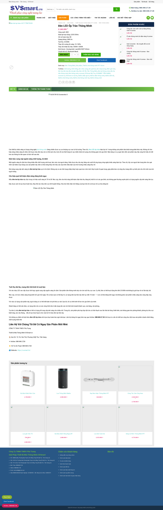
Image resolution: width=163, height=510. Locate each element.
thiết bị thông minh (96, 78)
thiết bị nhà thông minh (65, 78)
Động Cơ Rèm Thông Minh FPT (135, 434)
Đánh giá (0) (23, 89)
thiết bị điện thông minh (97, 75)
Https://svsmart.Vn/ (23, 350)
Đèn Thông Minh (104, 23)
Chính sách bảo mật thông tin (67, 470)
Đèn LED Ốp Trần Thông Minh (88, 71)
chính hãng (74, 69)
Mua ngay (64, 54)
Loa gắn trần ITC (28, 434)
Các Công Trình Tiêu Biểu (80, 18)
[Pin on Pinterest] (70, 82)
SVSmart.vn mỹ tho (72, 75)
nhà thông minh (42, 149)
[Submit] (116, 9)
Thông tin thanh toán (40, 89)
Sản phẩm (137, 2)
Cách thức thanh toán (65, 464)
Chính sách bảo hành (65, 458)
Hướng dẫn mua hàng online (67, 455)
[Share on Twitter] (63, 82)
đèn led (65, 71)
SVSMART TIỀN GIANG (103, 73)
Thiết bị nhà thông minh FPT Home (86, 23)
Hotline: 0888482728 (10, 506)
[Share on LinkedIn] (73, 82)
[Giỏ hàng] (152, 18)
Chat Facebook (9, 501)
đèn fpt (60, 71)
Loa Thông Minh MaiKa (64, 393)
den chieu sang (83, 69)
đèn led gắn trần (74, 71)
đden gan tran (111, 69)
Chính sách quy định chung (67, 472)
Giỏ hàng (151, 2)
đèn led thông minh (104, 71)
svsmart (81, 73)
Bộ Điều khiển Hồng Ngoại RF (63, 434)
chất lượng (67, 69)
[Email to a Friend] (66, 82)
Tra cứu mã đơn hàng (65, 461)
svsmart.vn (61, 75)
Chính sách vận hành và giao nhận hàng (70, 475)
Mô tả (12, 89)
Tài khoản (144, 2)
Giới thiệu (52, 18)
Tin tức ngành (100, 18)
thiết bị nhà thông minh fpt (81, 78)
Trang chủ (41, 18)
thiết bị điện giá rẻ (83, 75)
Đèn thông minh (73, 73)
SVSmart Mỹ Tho (90, 73)
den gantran (92, 69)
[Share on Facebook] (60, 82)
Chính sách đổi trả (64, 467)
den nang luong (101, 69)
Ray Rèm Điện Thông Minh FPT (99, 393)
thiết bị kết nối (109, 75)
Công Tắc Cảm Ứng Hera (135, 393)
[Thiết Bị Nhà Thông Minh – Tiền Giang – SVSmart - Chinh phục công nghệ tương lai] (26, 9)
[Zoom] (11, 67)
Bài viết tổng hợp (124, 18)
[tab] (13, 89)
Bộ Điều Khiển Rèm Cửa (27, 393)
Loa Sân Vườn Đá (99, 434)
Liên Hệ (112, 18)
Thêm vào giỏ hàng (91, 55)
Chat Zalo (7, 497)
